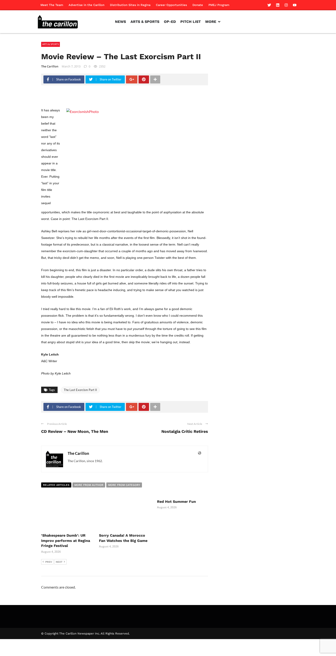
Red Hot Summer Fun (176, 501)
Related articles (56, 485)
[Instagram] (286, 5)
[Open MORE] (219, 21)
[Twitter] (269, 5)
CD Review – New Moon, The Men (74, 431)
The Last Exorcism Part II (80, 390)
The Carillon (49, 66)
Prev (48, 561)
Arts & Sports (50, 44)
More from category (124, 485)
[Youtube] (294, 5)
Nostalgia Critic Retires (184, 431)
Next (59, 561)
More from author (88, 485)
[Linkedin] (277, 5)
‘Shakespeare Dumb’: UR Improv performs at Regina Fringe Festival (65, 540)
